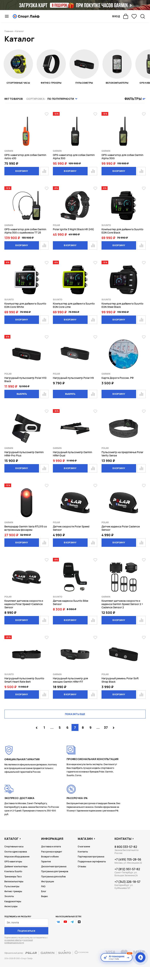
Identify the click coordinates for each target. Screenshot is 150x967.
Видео (44, 896)
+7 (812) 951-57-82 (127, 869)
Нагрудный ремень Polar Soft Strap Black (120, 680)
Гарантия (46, 861)
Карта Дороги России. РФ (118, 378)
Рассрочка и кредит (51, 851)
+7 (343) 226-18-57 (127, 882)
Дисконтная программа (53, 866)
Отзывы (82, 866)
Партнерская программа (91, 856)
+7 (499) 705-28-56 (128, 859)
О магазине (84, 846)
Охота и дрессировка (15, 851)
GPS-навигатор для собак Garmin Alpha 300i (122, 156)
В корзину (21, 171)
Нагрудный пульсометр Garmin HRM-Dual (72, 453)
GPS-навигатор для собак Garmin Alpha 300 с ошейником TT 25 (25, 230)
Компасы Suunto (13, 871)
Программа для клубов (53, 876)
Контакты (83, 851)
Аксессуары (11, 906)
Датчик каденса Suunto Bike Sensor (70, 602)
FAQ (43, 886)
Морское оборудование (16, 856)
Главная (8, 31)
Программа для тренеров (54, 871)
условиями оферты (12, 940)
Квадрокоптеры (12, 901)
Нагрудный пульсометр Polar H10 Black (25, 379)
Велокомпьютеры (13, 881)
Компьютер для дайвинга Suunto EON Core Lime (74, 305)
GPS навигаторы (13, 861)
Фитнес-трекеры (13, 891)
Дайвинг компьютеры (16, 866)
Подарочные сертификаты (92, 861)
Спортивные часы (14, 846)
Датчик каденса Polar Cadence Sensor (121, 528)
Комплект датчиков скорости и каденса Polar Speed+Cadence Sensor (23, 604)
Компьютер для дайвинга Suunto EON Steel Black (122, 305)
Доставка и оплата (51, 846)
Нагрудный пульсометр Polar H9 (73, 378)
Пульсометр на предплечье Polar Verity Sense (122, 453)
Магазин (85, 839)
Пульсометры (11, 886)
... (52, 727)
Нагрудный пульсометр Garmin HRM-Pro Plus (24, 453)
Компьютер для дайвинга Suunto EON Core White (25, 305)
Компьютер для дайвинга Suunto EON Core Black (122, 230)
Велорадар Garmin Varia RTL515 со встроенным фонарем (25, 528)
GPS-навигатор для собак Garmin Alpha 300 (74, 156)
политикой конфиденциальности (18, 941)
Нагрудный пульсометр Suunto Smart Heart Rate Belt (24, 680)
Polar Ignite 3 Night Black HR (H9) (73, 229)
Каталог (11, 839)
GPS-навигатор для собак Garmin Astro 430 (25, 156)
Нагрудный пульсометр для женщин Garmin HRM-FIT (70, 680)
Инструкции (47, 881)
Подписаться (26, 930)
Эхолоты (9, 896)
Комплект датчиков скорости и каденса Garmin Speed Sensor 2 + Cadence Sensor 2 (122, 604)
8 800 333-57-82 (126, 847)
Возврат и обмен (50, 856)
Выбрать (22, 393)
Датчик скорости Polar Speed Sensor (71, 528)
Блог (43, 891)
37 (106, 727)
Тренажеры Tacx (13, 876)
